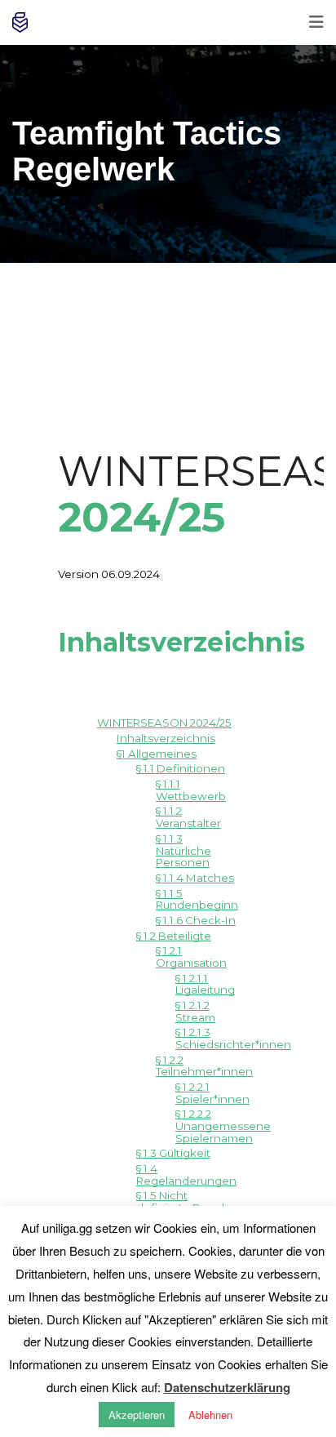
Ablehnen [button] (210, 1414)
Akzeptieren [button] (136, 1414)
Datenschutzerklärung (227, 1387)
